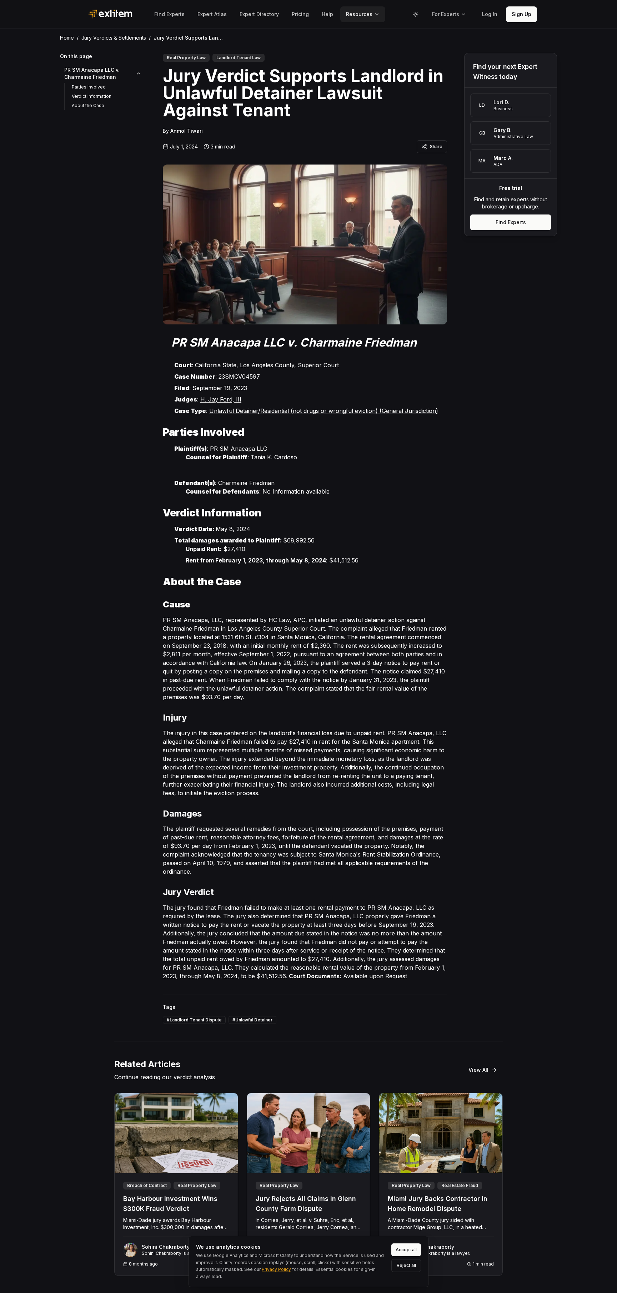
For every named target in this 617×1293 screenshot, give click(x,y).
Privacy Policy (276, 1269)
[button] (489, 14)
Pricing (300, 14)
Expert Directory (259, 14)
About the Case (88, 105)
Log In (489, 14)
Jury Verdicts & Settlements (113, 38)
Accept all (406, 1249)
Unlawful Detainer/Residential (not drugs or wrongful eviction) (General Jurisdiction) (323, 410)
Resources (359, 14)
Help (327, 14)
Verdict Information (91, 96)
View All (478, 1070)
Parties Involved (89, 87)
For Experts (445, 14)
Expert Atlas (212, 14)
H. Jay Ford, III (220, 399)
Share (436, 146)
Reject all (406, 1265)
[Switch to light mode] (415, 14)
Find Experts (169, 14)
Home (67, 38)
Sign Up (521, 14)
